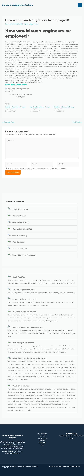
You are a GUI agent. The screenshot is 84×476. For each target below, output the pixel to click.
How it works (42, 438)
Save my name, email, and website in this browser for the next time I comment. (38, 168)
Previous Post (8, 122)
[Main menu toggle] (80, 5)
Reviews (42, 440)
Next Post (77, 122)
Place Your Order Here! (16, 85)
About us (42, 436)
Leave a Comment (12, 24)
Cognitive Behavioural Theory (15, 107)
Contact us (42, 442)
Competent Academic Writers (17, 5)
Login (42, 445)
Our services (42, 434)
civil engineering (26, 24)
